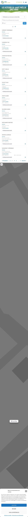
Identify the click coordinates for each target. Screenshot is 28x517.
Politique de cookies (8, 515)
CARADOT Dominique (7, 30)
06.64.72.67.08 (5, 153)
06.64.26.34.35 (5, 114)
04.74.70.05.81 (5, 140)
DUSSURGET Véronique (8, 148)
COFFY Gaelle (5, 69)
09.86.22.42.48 (6, 88)
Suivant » (24, 160)
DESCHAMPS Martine (7, 122)
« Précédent (5, 160)
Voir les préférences (14, 512)
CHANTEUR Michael (7, 55)
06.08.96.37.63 (5, 61)
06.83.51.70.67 (5, 74)
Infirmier (3, 31)
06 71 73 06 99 (5, 101)
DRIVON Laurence (6, 134)
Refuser (14, 508)
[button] (26, 491)
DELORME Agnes (6, 109)
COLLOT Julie (5, 82)
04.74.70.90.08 (5, 35)
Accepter (14, 505)
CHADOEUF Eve (5, 42)
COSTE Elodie (5, 95)
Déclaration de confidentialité (17, 515)
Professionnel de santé (7, 38)
